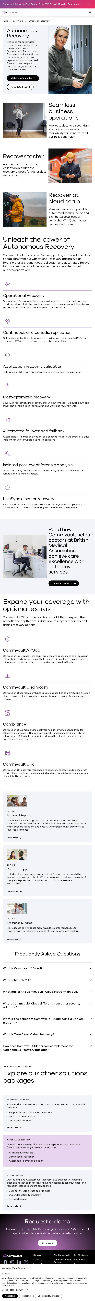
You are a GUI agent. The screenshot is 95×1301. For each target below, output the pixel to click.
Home (5, 21)
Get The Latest (81, 1255)
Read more (73, 4)
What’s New (79, 1259)
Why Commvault (62, 1255)
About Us (37, 1259)
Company (38, 1255)
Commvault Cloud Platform (62, 1261)
